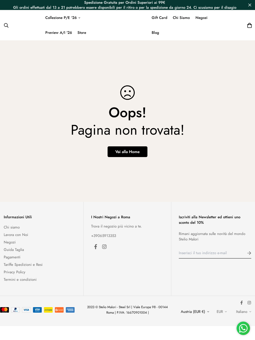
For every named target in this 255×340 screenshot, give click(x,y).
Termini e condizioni (20, 279)
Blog (155, 32)
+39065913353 (103, 235)
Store (81, 32)
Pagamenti (12, 257)
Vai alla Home (127, 152)
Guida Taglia (14, 249)
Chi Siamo (181, 17)
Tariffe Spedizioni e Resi (23, 264)
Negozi (201, 17)
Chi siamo (12, 227)
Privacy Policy (14, 272)
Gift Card (159, 17)
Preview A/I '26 (58, 32)
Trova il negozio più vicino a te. (116, 226)
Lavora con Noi (16, 234)
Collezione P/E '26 (61, 17)
